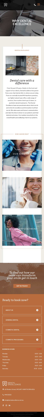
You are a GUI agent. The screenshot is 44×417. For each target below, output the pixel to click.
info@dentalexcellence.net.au (14, 400)
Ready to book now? (15, 300)
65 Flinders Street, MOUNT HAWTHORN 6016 (20, 389)
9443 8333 (8, 395)
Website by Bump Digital (31, 412)
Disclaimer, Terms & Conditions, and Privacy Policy (22, 414)
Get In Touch (22, 286)
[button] (22, 310)
